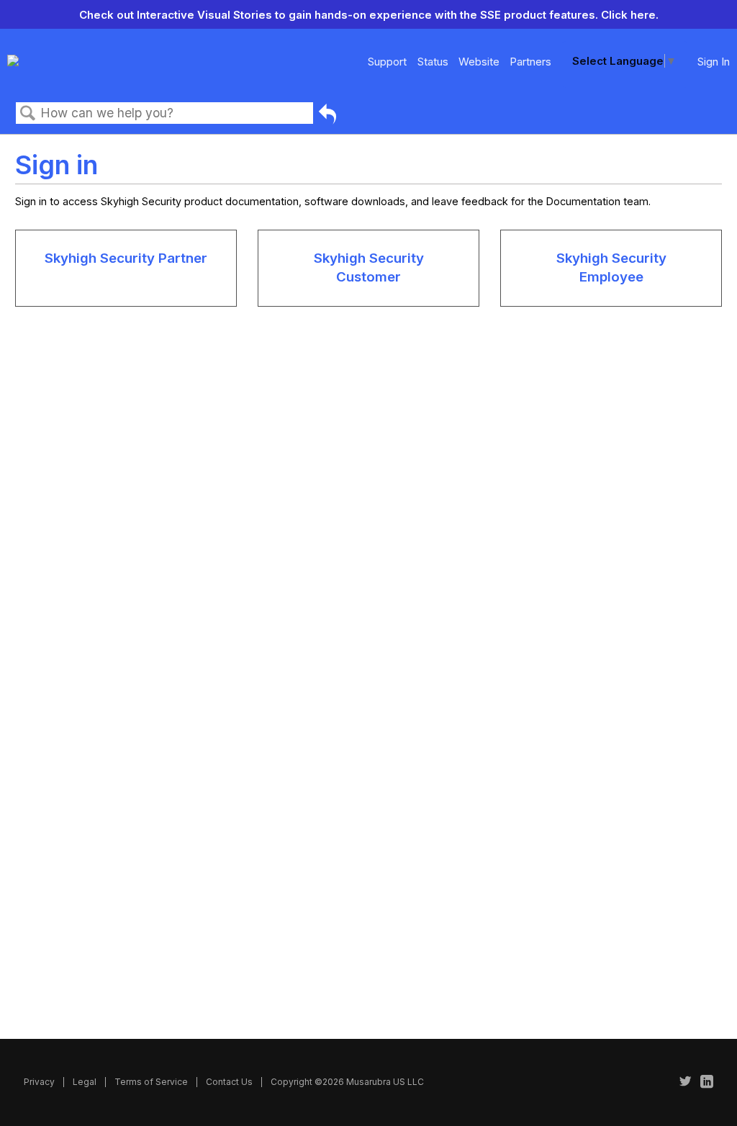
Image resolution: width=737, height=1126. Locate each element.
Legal (84, 1081)
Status (432, 61)
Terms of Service (151, 1081)
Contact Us (229, 1081)
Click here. (630, 15)
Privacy (39, 1081)
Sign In (713, 61)
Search (28, 113)
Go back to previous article (327, 116)
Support (387, 61)
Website (478, 61)
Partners (530, 61)
